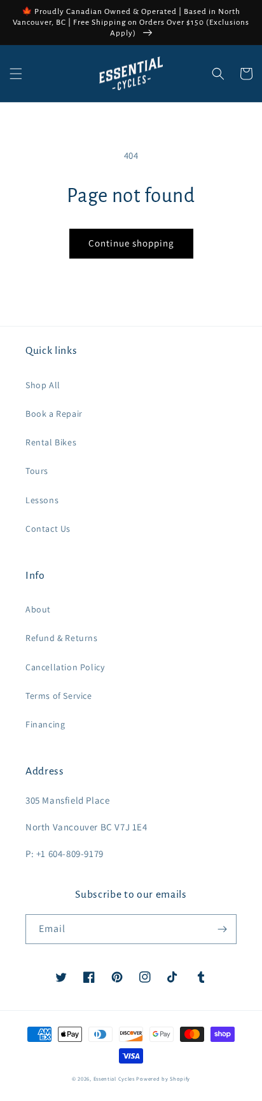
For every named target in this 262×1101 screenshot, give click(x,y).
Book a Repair (54, 413)
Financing (45, 724)
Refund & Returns (61, 638)
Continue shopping (131, 243)
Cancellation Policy (64, 667)
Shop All (42, 385)
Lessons (42, 500)
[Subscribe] (222, 929)
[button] (16, 74)
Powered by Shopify (163, 1078)
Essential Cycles (114, 1078)
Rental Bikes (50, 442)
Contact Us (48, 528)
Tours (36, 470)
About (38, 609)
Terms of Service (58, 695)
